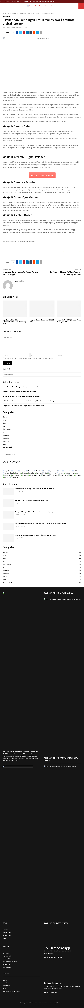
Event (4, 426)
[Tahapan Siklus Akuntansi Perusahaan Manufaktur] (8, 503)
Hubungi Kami (27, 1)
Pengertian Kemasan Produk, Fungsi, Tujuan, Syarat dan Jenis (23, 406)
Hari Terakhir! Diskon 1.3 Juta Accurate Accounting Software (65, 273)
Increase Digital (47, 1005)
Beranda (5, 930)
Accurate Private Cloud (10, 961)
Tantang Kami (37, 1)
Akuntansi (6, 417)
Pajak (4, 444)
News (4, 938)
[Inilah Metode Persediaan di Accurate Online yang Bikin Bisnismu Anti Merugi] (8, 526)
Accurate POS (7, 967)
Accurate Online (7, 956)
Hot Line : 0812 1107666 (48, 1)
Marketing (6, 441)
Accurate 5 (6, 953)
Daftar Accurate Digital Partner (42, 175)
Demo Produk (7, 983)
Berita (4, 420)
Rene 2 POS (6, 964)
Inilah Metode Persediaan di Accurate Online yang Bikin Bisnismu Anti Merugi (28, 401)
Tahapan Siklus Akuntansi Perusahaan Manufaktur (19, 391)
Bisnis (4, 423)
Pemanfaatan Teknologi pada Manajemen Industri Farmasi (22, 387)
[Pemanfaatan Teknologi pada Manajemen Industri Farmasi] (8, 491)
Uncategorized (6, 16)
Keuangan (6, 435)
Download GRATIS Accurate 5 (11, 991)
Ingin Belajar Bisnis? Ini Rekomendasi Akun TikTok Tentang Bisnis (14, 322)
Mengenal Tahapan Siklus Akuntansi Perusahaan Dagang (21, 396)
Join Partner (6, 986)
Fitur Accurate (7, 429)
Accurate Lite (7, 959)
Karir (4, 432)
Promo (5, 980)
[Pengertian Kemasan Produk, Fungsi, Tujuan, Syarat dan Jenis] (8, 538)
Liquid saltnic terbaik (74, 251)
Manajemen (6, 438)
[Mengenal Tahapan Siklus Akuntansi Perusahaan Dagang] (8, 515)
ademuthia (7, 27)
